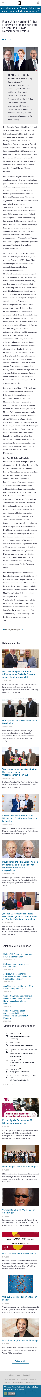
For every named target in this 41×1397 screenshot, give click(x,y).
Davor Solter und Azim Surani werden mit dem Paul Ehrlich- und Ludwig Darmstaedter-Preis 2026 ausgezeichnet (20, 866)
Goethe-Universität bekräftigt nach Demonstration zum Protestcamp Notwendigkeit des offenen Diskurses (17, 1000)
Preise (7, 629)
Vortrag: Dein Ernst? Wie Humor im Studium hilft (18, 1211)
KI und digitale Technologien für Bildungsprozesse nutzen (17, 1122)
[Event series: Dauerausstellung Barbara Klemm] (19, 1043)
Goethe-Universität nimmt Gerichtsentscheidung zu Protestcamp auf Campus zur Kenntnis (15, 1014)
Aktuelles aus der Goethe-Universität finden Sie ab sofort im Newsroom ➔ (20, 10)
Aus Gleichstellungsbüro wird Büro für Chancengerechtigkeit (18, 987)
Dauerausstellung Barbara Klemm (21, 1045)
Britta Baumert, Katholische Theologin (20, 1340)
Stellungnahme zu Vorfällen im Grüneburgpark (16, 965)
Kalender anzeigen (9, 1085)
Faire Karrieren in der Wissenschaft (19, 1253)
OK (6, 1394)
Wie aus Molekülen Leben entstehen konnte (19, 1298)
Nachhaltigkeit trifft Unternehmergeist (20, 1166)
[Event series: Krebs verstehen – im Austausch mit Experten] (20, 1060)
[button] (20, 1361)
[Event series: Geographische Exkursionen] (20, 1069)
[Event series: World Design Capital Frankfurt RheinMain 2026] (11, 1051)
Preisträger (15, 629)
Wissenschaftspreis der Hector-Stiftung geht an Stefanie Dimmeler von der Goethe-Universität (19, 674)
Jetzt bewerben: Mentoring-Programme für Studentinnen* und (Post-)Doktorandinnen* (18, 976)
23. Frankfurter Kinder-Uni (19, 1080)
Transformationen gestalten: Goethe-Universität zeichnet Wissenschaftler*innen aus (19, 772)
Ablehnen (12, 1394)
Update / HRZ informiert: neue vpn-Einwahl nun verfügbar (18, 955)
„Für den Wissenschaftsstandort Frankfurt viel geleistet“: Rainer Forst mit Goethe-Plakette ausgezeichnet (19, 916)
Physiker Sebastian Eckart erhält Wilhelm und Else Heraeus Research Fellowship (19, 818)
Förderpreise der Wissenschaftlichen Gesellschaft (19, 722)
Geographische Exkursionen (19, 1071)
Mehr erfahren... (20, 1389)
